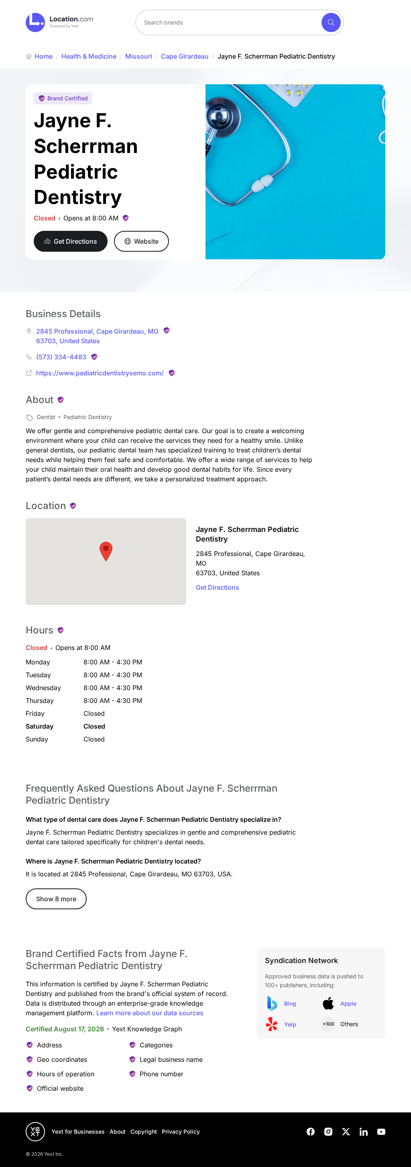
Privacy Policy (181, 1131)
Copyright (143, 1131)
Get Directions (217, 587)
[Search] (331, 22)
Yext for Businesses (78, 1131)
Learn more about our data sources (149, 1013)
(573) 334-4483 (61, 357)
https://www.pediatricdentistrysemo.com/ (100, 373)
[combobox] (239, 22)
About (118, 1131)
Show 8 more (56, 899)
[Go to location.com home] (60, 22)
